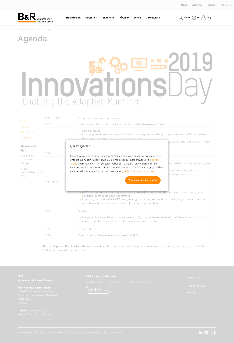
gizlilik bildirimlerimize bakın (138, 171)
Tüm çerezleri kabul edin (142, 180)
